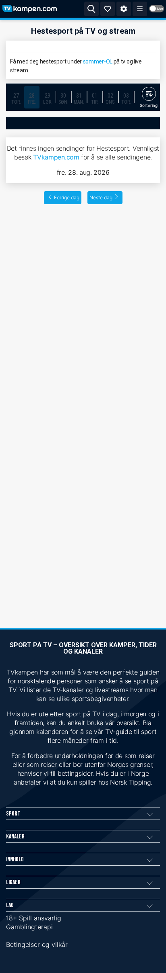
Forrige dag (66, 197)
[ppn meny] (140, 9)
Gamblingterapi (29, 927)
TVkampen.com (56, 157)
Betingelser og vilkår (37, 944)
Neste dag (100, 197)
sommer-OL (97, 61)
